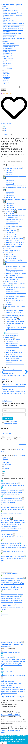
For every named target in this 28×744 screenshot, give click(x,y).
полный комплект (6, 520)
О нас (5, 70)
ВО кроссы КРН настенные (18, 547)
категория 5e (5, 485)
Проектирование (8, 53)
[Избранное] (14, 107)
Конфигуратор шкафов (9, 50)
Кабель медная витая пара (10, 10)
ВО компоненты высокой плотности (13, 28)
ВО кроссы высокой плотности (10, 580)
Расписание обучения (9, 46)
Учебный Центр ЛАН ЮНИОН (11, 45)
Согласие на (10, 422)
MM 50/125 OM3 (14, 536)
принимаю (3, 743)
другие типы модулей (8, 502)
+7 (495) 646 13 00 (6, 123)
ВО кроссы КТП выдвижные (9, 545)
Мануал (5, 65)
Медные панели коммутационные (12, 12)
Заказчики (6, 78)
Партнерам (6, 73)
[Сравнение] (1, 122)
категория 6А (20, 485)
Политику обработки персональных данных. (11, 741)
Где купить (6, 56)
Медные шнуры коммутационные (12, 15)
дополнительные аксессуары (15, 697)
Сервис (5, 41)
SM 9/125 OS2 (5, 536)
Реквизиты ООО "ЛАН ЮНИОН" (10, 715)
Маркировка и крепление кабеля (12, 33)
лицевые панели (13, 530)
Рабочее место (7, 18)
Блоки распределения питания (11, 40)
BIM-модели (6, 67)
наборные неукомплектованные (12, 494)
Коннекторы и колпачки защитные (12, 17)
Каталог (5, 8)
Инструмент (6, 31)
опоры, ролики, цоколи (8, 680)
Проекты (5, 72)
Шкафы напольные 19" (9, 35)
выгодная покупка (8, 60)
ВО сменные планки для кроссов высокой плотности (12, 586)
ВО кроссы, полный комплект (11, 21)
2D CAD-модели (7, 68)
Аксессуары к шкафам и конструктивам (13, 38)
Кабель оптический (8, 20)
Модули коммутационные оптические (13, 23)
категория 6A (20, 509)
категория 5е (5, 492)
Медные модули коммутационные (12, 13)
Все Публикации (7, 401)
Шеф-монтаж (6, 51)
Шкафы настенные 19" (9, 36)
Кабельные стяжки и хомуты (9, 644)
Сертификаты (7, 63)
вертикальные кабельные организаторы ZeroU (13, 693)
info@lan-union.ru (19, 455)
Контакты (6, 82)
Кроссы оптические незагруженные (13, 30)
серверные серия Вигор (8, 659)
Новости (5, 75)
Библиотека (7, 62)
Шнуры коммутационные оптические (13, 25)
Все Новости (5, 379)
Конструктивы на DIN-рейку (11, 26)
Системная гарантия (9, 43)
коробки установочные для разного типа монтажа (13, 524)
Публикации (6, 77)
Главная (5, 6)
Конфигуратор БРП (8, 48)
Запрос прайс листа (8, 58)
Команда (5, 80)
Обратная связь (7, 84)
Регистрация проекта (9, 55)
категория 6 (12, 485)
